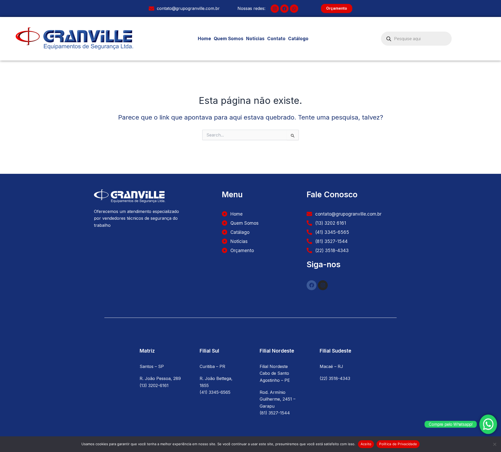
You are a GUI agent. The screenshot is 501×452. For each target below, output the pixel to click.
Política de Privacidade (398, 444)
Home (204, 38)
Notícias (255, 38)
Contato (276, 38)
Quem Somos (228, 38)
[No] (494, 444)
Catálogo (298, 38)
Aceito (366, 444)
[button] (301, 38)
